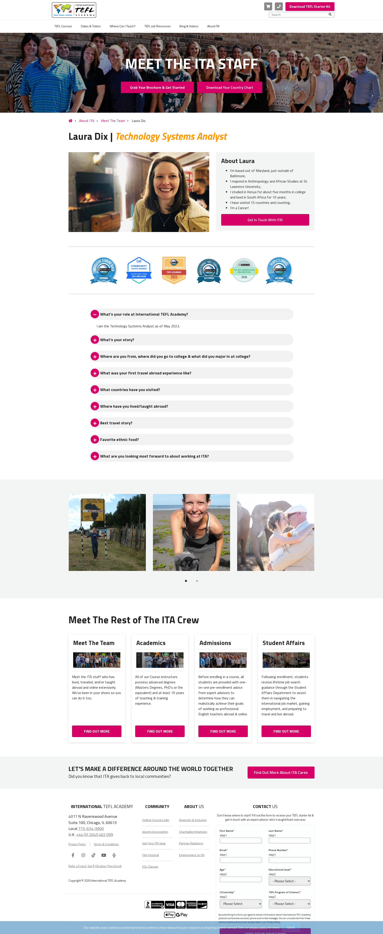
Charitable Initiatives (193, 831)
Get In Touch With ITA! (265, 219)
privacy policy (258, 927)
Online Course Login (155, 820)
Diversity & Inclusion (193, 820)
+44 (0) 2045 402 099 (94, 834)
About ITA (86, 120)
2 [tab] (197, 581)
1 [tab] (186, 581)
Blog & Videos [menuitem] (189, 26)
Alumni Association (155, 831)
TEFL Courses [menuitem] (63, 26)
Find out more (97, 731)
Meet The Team (113, 120)
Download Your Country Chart (229, 87)
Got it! (291, 927)
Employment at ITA (192, 855)
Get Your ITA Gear (154, 843)
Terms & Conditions (106, 844)
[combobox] (300, 14)
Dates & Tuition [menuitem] (91, 26)
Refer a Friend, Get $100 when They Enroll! (95, 866)
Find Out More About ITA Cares (281, 772)
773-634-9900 (91, 828)
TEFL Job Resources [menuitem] (158, 26)
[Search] (330, 14)
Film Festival (150, 855)
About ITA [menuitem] (213, 26)
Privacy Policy (77, 844)
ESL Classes (150, 866)
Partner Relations (191, 843)
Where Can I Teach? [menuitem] (123, 26)
